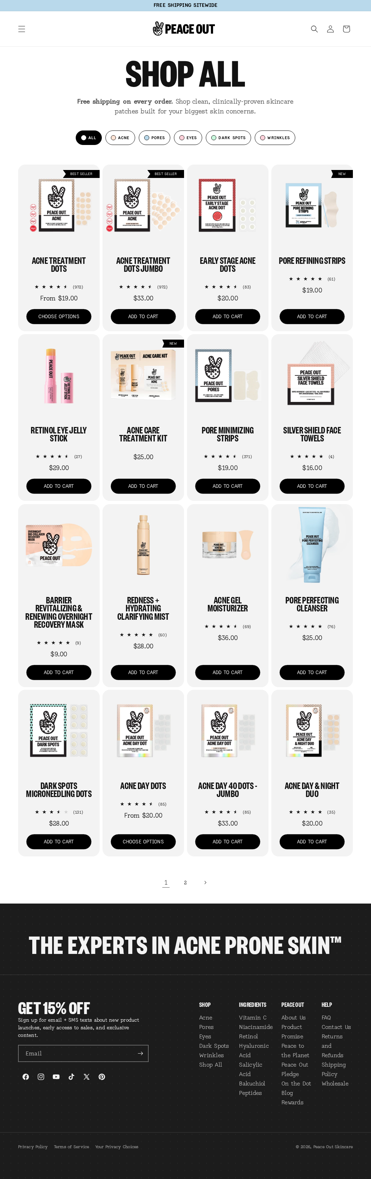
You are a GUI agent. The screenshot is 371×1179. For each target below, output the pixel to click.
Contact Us (336, 1027)
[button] (22, 29)
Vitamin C (253, 1017)
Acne (205, 1017)
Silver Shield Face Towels (312, 433)
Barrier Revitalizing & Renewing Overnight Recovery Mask (58, 611)
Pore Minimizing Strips (228, 433)
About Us (294, 1017)
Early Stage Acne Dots (227, 264)
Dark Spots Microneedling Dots (59, 789)
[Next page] (205, 883)
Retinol (248, 1036)
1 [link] (165, 882)
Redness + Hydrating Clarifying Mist (143, 607)
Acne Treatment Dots (59, 264)
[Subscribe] (140, 1053)
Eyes (205, 1036)
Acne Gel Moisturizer (228, 603)
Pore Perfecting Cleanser (312, 603)
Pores (206, 1027)
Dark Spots (214, 1046)
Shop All (210, 1064)
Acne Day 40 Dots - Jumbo (227, 789)
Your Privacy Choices (117, 1147)
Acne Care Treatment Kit (143, 433)
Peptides (250, 1093)
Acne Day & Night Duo (312, 789)
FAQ (326, 1017)
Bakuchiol (252, 1083)
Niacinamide (256, 1027)
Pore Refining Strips (312, 260)
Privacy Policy (33, 1147)
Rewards (293, 1102)
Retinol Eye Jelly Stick (59, 433)
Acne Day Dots (143, 785)
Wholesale (335, 1083)
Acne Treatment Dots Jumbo (143, 264)
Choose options (58, 317)
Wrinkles (211, 1055)
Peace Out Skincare (333, 1147)
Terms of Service (71, 1147)
